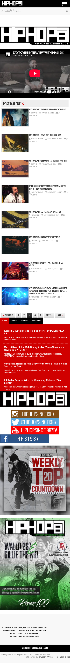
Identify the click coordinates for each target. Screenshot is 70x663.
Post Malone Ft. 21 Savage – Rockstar (44, 211)
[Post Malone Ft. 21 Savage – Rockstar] (14, 220)
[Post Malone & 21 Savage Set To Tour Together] (14, 169)
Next (49, 315)
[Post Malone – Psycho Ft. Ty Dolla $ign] (14, 143)
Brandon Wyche (46, 657)
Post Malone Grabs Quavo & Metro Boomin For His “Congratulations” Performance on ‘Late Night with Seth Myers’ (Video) (47, 291)
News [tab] (4, 321)
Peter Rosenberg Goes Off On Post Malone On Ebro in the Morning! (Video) (47, 187)
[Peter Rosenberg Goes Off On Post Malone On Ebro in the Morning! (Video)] (14, 194)
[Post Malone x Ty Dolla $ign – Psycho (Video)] (14, 117)
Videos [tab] (24, 321)
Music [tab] (14, 321)
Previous (8, 315)
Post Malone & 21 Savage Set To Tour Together (47, 160)
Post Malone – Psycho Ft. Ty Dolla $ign (44, 135)
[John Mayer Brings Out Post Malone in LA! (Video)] (14, 271)
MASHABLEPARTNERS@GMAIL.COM (24, 636)
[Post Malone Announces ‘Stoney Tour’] (14, 245)
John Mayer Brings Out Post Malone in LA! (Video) (45, 264)
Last (60, 315)
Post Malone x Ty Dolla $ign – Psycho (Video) (47, 109)
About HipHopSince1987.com (35, 648)
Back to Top (65, 657)
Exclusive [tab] (36, 321)
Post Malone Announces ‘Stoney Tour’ (44, 237)
